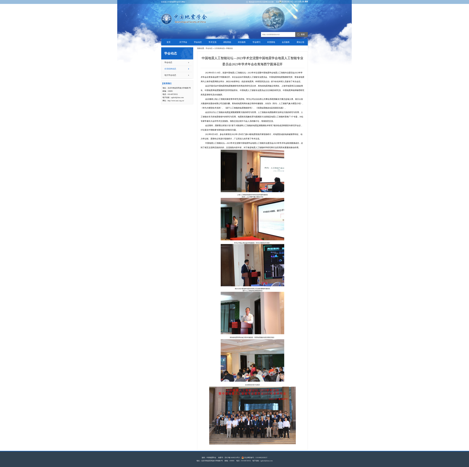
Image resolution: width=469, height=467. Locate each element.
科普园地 (271, 42)
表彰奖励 (227, 42)
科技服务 (242, 42)
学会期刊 (256, 42)
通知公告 (300, 42)
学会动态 (198, 42)
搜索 (303, 34)
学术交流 (212, 42)
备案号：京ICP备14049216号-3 (229, 457)
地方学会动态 (170, 75)
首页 (169, 42)
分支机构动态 (170, 69)
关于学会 (183, 42)
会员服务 (286, 42)
